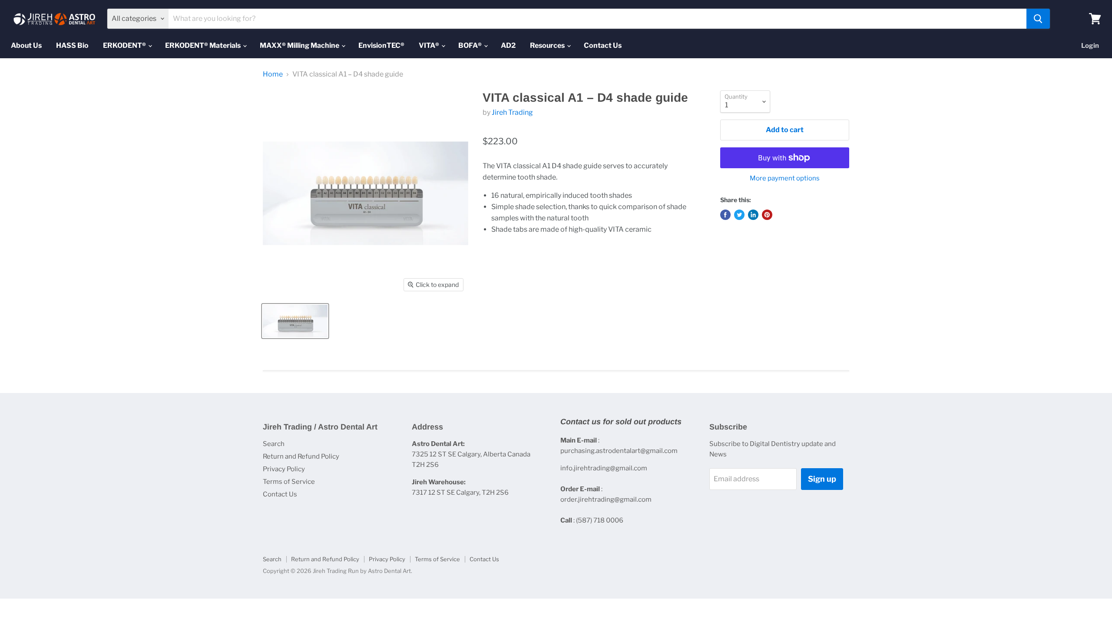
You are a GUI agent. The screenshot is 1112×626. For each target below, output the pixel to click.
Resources (548, 45)
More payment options (785, 178)
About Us (26, 45)
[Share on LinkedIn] (753, 215)
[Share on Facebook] (725, 215)
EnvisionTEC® (381, 45)
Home (273, 74)
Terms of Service (289, 482)
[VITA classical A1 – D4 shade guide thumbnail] (295, 321)
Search (274, 444)
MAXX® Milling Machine (300, 45)
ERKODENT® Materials (203, 45)
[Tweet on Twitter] (739, 215)
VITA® (429, 45)
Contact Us (603, 45)
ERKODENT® (125, 45)
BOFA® (470, 45)
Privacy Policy (284, 469)
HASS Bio (72, 45)
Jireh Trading (512, 112)
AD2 (508, 45)
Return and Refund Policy (301, 456)
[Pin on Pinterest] (767, 215)
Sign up (822, 478)
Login (1090, 46)
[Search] (1038, 19)
